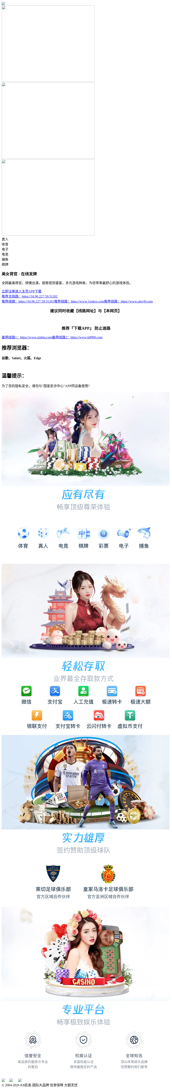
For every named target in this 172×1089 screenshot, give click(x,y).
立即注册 (8, 291)
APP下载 (35, 291)
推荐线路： (28, 301)
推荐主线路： (29, 296)
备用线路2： (77, 337)
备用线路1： (27, 337)
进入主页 (22, 291)
